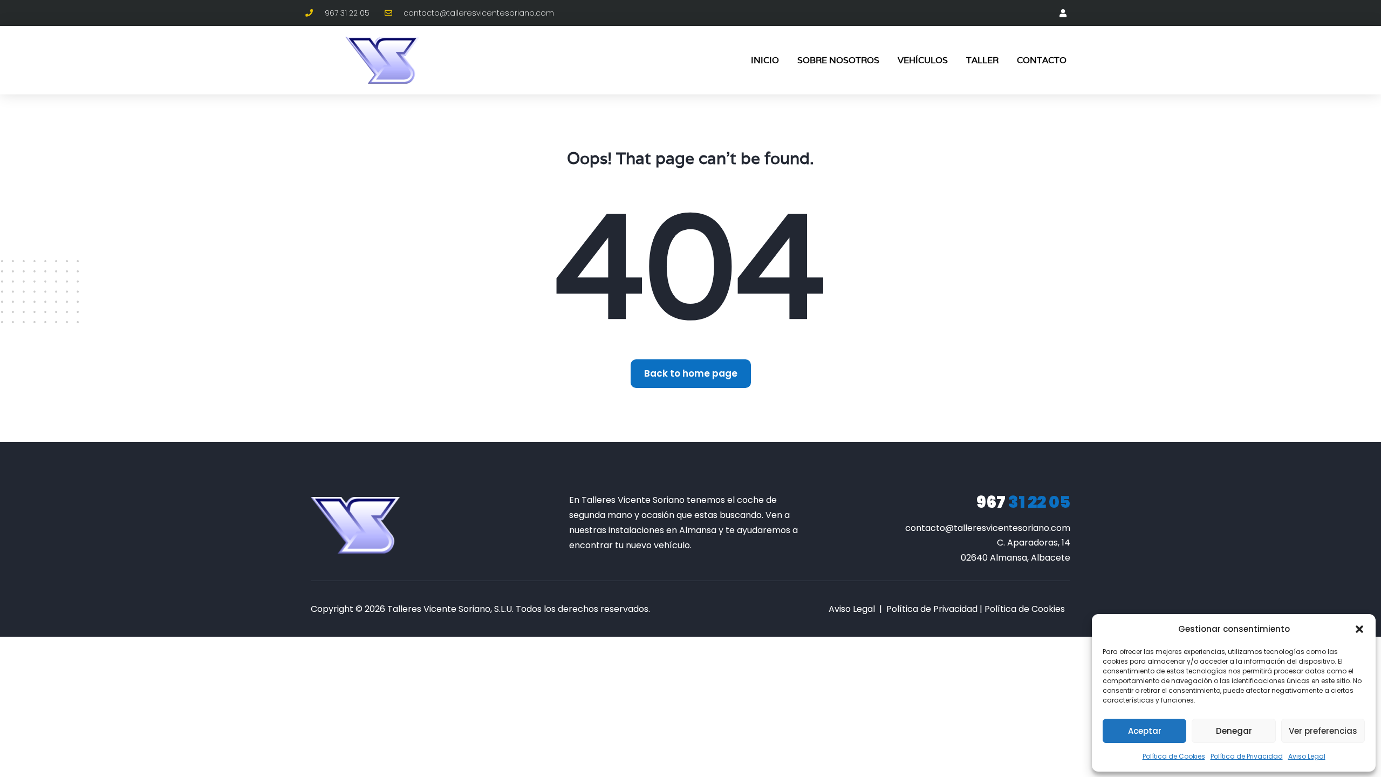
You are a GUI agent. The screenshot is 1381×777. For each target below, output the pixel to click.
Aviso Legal (1306, 756)
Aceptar (1144, 731)
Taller (982, 60)
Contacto (1041, 60)
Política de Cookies (1174, 756)
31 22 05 (1023, 502)
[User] (1063, 13)
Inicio (765, 60)
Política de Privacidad (1247, 756)
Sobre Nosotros (838, 60)
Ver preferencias (1323, 731)
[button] (1359, 629)
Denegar (1234, 731)
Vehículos (923, 60)
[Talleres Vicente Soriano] (355, 525)
